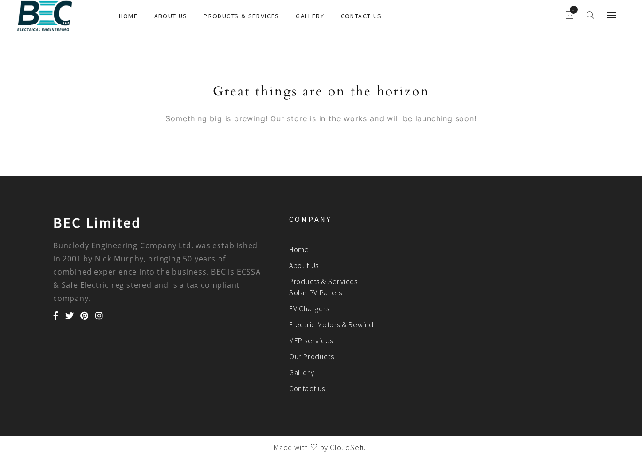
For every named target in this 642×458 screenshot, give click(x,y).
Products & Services (242, 16)
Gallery (310, 16)
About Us (171, 16)
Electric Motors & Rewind (331, 324)
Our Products (311, 356)
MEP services (311, 340)
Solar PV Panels (315, 292)
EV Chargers (309, 308)
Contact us (361, 16)
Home (128, 16)
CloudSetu (348, 447)
